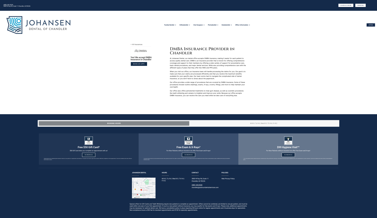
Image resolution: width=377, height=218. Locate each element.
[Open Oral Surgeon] (204, 25)
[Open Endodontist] (231, 25)
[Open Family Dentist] (175, 25)
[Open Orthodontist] (189, 25)
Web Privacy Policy (228, 179)
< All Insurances (136, 44)
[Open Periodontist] (218, 25)
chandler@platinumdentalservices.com (205, 187)
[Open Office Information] (249, 25)
